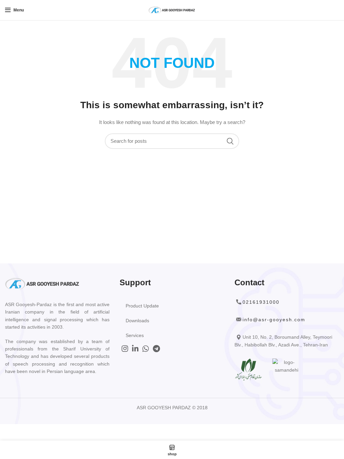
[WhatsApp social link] (145, 348)
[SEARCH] (230, 141)
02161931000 (261, 302)
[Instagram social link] (125, 348)
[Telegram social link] (156, 348)
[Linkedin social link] (135, 348)
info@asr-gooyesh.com (274, 319)
